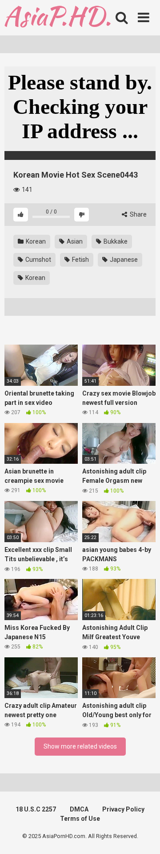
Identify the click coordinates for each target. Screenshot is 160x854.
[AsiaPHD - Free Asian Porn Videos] (57, 18)
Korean (35, 241)
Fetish (80, 259)
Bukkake (115, 241)
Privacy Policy (123, 809)
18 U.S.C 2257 (36, 809)
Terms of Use (80, 818)
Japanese (123, 259)
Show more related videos (80, 746)
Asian (74, 241)
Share (137, 214)
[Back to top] (144, 836)
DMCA (79, 809)
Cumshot (37, 259)
